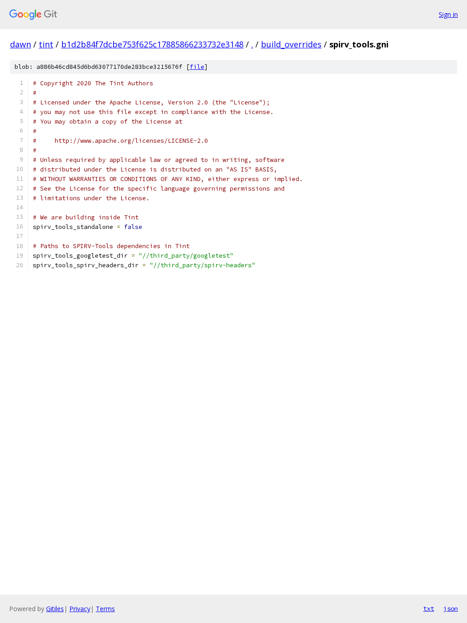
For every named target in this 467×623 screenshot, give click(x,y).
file (197, 67)
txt (428, 608)
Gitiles (55, 608)
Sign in (448, 14)
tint (46, 44)
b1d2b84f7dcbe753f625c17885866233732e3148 (152, 44)
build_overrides (291, 44)
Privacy (79, 608)
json (450, 608)
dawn (20, 44)
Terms (105, 608)
